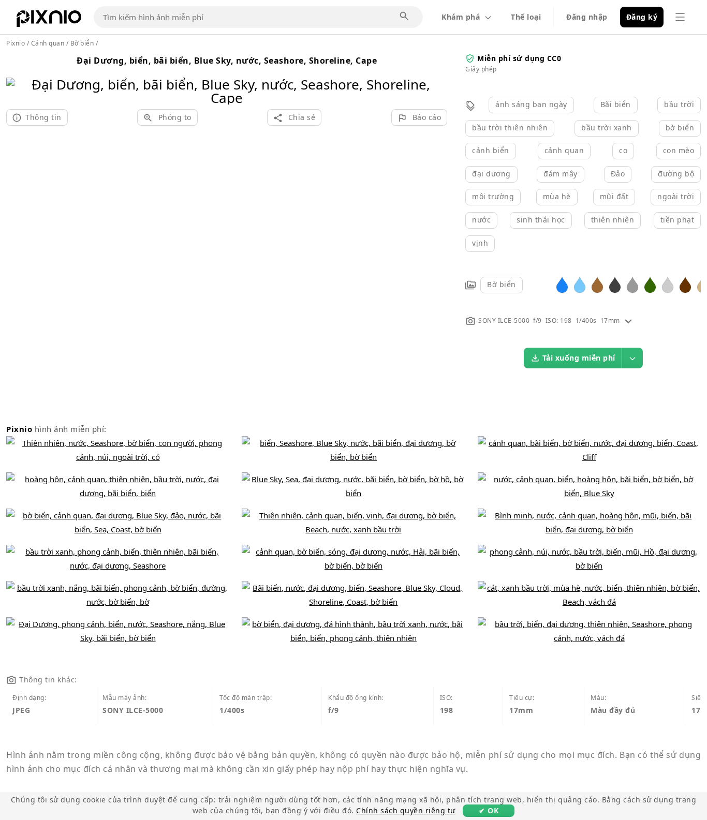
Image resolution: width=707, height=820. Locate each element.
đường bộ (676, 173)
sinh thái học (541, 220)
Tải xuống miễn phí (578, 358)
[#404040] (615, 284)
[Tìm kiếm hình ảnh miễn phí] (404, 16)
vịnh (480, 243)
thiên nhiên (613, 220)
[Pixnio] (49, 20)
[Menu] (680, 17)
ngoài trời (675, 196)
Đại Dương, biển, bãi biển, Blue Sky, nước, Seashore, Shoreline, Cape (227, 60)
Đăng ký (642, 17)
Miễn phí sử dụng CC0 (519, 58)
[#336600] (650, 284)
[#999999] (632, 284)
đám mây (560, 173)
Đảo (618, 173)
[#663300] (685, 284)
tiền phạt (677, 220)
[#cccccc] (667, 284)
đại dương (491, 173)
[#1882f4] (562, 284)
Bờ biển (501, 284)
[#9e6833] (597, 284)
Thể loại (526, 17)
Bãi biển (615, 104)
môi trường (493, 196)
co (623, 150)
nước (481, 220)
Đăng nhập (587, 17)
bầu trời (679, 104)
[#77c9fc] (579, 284)
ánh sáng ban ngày (531, 104)
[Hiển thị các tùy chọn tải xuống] (632, 358)
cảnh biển (490, 150)
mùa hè (557, 196)
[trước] (18, 78)
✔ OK (488, 810)
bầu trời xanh (606, 127)
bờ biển (680, 127)
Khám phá (460, 17)
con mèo (679, 150)
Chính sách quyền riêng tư (405, 810)
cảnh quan (564, 150)
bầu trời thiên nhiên (510, 127)
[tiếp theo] (435, 78)
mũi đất (614, 196)
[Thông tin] (628, 320)
